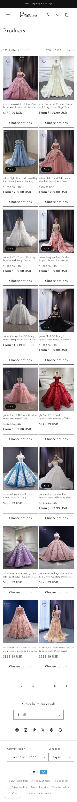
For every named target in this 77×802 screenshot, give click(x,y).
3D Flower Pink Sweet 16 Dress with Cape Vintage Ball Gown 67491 (19, 649)
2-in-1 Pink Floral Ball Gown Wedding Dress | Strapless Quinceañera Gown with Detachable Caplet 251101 (54, 180)
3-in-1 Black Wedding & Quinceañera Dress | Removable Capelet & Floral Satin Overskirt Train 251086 (56, 338)
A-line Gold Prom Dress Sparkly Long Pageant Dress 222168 (56, 649)
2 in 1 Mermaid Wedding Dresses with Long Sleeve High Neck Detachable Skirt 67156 (56, 106)
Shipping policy (60, 787)
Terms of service (39, 787)
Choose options (20, 123)
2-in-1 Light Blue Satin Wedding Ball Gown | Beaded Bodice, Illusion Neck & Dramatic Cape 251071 (20, 180)
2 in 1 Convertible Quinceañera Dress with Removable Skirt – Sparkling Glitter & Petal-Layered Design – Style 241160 (19, 106)
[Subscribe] (58, 715)
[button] (8, 14)
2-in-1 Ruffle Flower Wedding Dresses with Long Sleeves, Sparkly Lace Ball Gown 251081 (19, 259)
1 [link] (11, 686)
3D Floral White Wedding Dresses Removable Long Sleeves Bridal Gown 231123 (56, 496)
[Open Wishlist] (58, 14)
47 (55, 686)
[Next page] (66, 685)
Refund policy (61, 780)
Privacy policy (19, 787)
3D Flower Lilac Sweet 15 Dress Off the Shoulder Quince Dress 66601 (19, 575)
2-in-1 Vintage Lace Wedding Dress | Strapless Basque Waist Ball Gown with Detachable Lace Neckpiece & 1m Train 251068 (19, 338)
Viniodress (22, 780)
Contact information (40, 793)
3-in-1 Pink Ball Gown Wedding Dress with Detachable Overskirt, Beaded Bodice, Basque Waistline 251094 (20, 417)
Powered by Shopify (39, 780)
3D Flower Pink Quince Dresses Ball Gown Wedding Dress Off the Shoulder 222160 (56, 575)
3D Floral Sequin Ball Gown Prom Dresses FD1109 (18, 496)
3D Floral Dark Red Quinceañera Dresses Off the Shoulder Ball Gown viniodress (55, 417)
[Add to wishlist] (8, 61)
